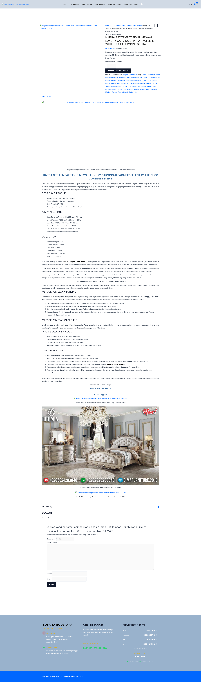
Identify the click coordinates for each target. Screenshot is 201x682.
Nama (49, 574)
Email (49, 579)
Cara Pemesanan (87, 4)
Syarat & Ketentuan (114, 4)
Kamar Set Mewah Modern (115, 78)
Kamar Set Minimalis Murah (115, 80)
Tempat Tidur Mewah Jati (120, 83)
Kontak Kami (75, 4)
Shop (65, 4)
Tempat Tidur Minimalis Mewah (128, 89)
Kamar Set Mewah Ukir (133, 78)
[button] (67, 4)
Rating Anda (52, 539)
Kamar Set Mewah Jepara (151, 75)
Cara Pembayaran (100, 4)
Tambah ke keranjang (118, 71)
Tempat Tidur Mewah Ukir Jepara (134, 86)
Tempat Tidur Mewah (134, 26)
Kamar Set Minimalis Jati (151, 78)
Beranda (108, 26)
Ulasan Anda (52, 542)
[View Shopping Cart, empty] (195, 4)
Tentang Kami (127, 4)
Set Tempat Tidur (119, 26)
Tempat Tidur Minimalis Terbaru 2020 (125, 92)
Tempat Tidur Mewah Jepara (140, 83)
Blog (136, 4)
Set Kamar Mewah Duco (134, 80)
